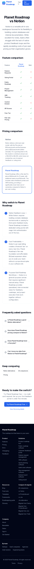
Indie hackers (6, 550)
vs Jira (21, 497)
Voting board (23, 479)
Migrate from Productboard (23, 507)
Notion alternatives (9, 371)
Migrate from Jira (24, 511)
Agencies (25, 547)
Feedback (5, 454)
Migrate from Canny (25, 503)
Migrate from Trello (24, 514)
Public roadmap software (23, 447)
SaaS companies (15, 547)
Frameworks (6, 497)
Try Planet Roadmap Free (16, 404)
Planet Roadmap (10, 3)
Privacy (20, 563)
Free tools (5, 491)
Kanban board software (23, 476)
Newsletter (5, 525)
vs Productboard (24, 494)
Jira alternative (23, 500)
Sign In (19, 3)
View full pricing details (17, 409)
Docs (3, 448)
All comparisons (23, 371)
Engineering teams (18, 550)
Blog (3, 488)
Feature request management (23, 456)
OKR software (23, 460)
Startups (4, 547)
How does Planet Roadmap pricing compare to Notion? (17, 331)
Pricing (5, 375)
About (4, 522)
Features (5, 441)
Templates (5, 494)
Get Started (26, 3)
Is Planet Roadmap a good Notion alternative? (17, 321)
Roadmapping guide (8, 500)
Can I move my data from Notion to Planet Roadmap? (17, 352)
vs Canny (21, 491)
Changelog (5, 451)
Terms (13, 563)
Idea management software (24, 471)
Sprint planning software (23, 463)
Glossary (5, 503)
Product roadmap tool (24, 442)
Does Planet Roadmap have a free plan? (17, 342)
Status (4, 528)
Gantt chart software (25, 467)
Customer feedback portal (25, 451)
